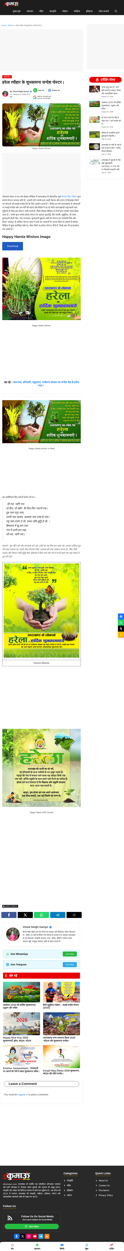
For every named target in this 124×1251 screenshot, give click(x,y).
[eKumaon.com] (11, 4)
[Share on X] (121, 629)
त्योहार (65, 11)
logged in (23, 1094)
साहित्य (77, 11)
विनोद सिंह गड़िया (69, 196)
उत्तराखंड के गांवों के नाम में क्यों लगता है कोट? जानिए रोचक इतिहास (111, 148)
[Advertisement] (41, 50)
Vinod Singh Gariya (21, 91)
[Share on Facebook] (121, 617)
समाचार (30, 11)
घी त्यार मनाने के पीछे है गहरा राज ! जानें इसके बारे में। (111, 120)
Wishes (11, 25)
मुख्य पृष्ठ (17, 11)
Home (4, 25)
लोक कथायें (104, 11)
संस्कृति (52, 11)
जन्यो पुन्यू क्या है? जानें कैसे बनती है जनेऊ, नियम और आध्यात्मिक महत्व (111, 90)
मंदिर (41, 11)
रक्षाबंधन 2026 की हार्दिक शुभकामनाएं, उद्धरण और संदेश (111, 105)
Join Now (70, 954)
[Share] (121, 635)
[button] (116, 11)
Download (12, 246)
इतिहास (89, 11)
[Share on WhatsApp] (121, 623)
